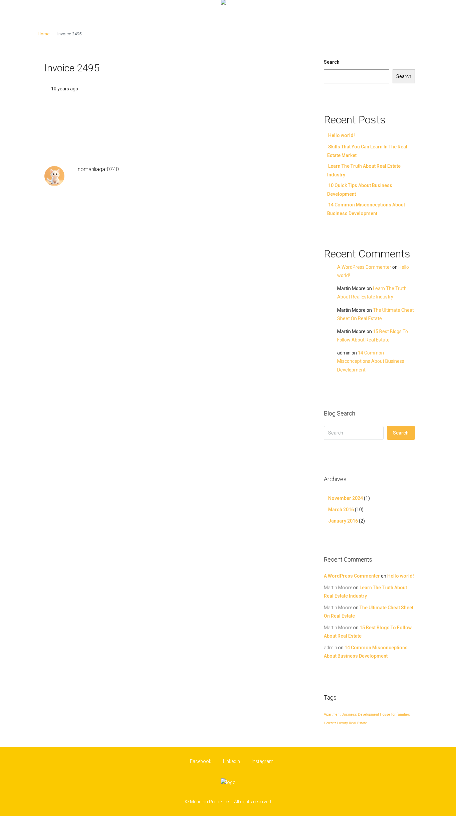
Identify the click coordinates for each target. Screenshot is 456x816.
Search (331, 62)
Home (43, 33)
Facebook (200, 761)
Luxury (342, 723)
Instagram (262, 761)
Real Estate (358, 723)
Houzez (330, 723)
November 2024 (345, 498)
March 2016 (341, 509)
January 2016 (343, 521)
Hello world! (341, 135)
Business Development (360, 714)
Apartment (332, 714)
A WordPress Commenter (364, 267)
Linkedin (231, 761)
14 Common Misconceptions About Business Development (370, 361)
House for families (395, 714)
